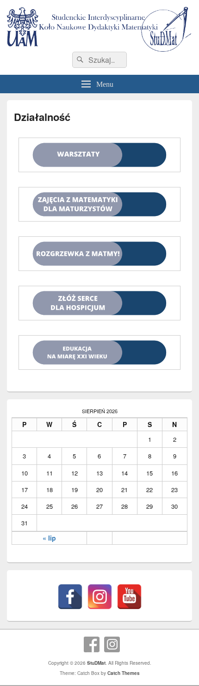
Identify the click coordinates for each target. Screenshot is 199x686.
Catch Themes (123, 673)
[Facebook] (70, 596)
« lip (49, 537)
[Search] (79, 60)
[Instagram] (99, 596)
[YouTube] (129, 596)
